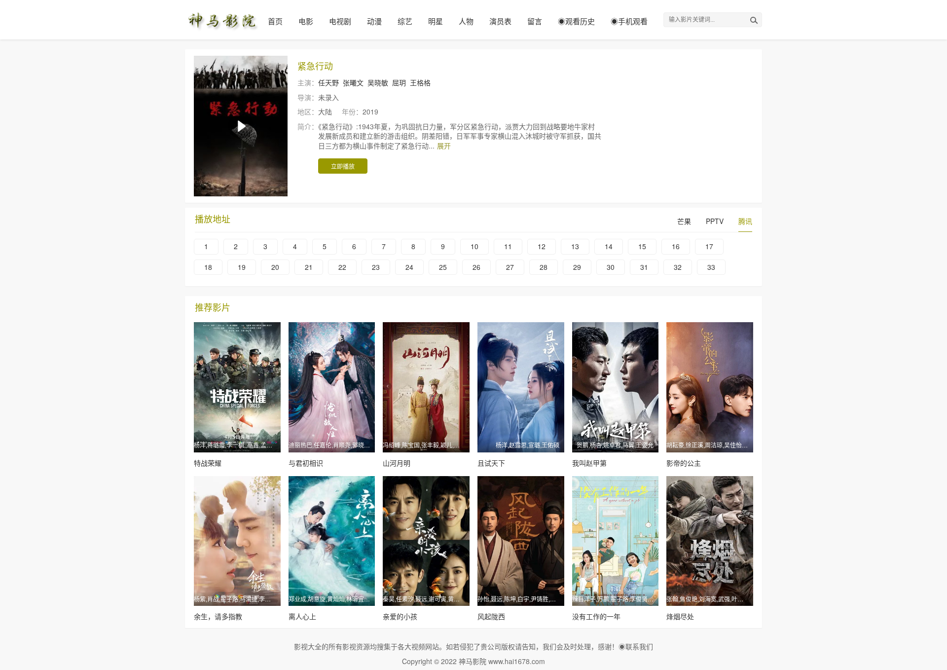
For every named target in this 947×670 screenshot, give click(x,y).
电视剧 (340, 21)
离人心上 (302, 616)
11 (508, 246)
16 (676, 246)
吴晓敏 (377, 82)
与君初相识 (306, 463)
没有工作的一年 (596, 616)
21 (309, 267)
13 (575, 246)
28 (543, 267)
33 (711, 267)
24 (409, 267)
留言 (534, 21)
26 (476, 267)
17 (709, 246)
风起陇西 (491, 616)
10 (474, 246)
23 (376, 267)
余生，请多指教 (218, 616)
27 (510, 267)
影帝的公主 (683, 463)
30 (611, 267)
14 (609, 246)
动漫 (374, 21)
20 (275, 267)
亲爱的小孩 (400, 616)
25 (443, 267)
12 (542, 246)
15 (642, 246)
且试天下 (491, 463)
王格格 (420, 82)
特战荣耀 (207, 463)
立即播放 (343, 166)
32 (678, 267)
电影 (305, 21)
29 (577, 267)
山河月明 (396, 463)
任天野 (328, 82)
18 (208, 267)
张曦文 (353, 82)
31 (644, 267)
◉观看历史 (576, 21)
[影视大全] (222, 19)
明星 (435, 21)
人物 (466, 21)
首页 (275, 21)
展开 (444, 145)
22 (342, 267)
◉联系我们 (636, 646)
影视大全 (308, 646)
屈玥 (399, 82)
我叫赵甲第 (589, 463)
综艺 (405, 21)
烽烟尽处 (680, 616)
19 (242, 267)
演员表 (500, 21)
